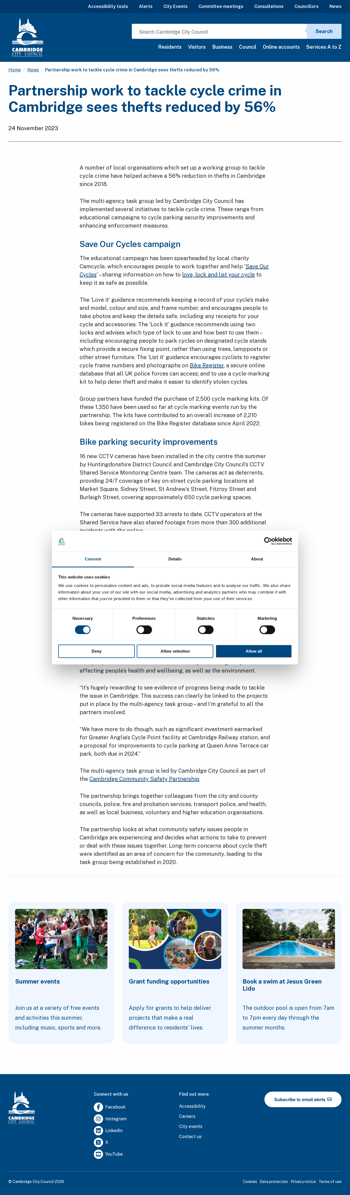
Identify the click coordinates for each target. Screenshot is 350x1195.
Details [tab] (175, 559)
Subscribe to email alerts (300, 1099)
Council (247, 47)
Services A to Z (324, 47)
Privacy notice (303, 1181)
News (335, 6)
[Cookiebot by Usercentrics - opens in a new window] (268, 541)
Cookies (250, 1181)
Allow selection (175, 651)
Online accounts (281, 47)
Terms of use (330, 1181)
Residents (170, 47)
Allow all (254, 651)
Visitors (197, 47)
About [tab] (257, 559)
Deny (96, 651)
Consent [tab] (93, 559)
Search (324, 31)
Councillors (306, 6)
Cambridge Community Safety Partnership (144, 779)
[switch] (144, 629)
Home (14, 69)
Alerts (146, 6)
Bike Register (207, 365)
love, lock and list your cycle (218, 274)
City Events (176, 6)
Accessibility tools (108, 6)
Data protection (274, 1181)
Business (222, 47)
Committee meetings (221, 6)
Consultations (269, 6)
